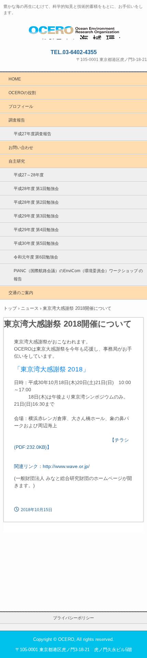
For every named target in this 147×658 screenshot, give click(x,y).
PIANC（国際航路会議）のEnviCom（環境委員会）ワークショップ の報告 (78, 274)
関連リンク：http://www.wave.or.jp (51, 466)
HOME (15, 79)
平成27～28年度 (29, 175)
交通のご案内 (21, 292)
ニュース (30, 308)
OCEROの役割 (22, 92)
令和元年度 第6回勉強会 (36, 257)
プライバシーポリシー (73, 618)
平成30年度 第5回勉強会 (36, 243)
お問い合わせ (21, 147)
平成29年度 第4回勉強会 (36, 229)
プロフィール (21, 106)
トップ (10, 308)
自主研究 (17, 161)
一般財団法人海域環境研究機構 (73, 31)
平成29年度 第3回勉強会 (36, 216)
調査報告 (17, 120)
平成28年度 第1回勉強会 (36, 188)
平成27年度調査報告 (32, 133)
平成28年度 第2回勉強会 (36, 202)
